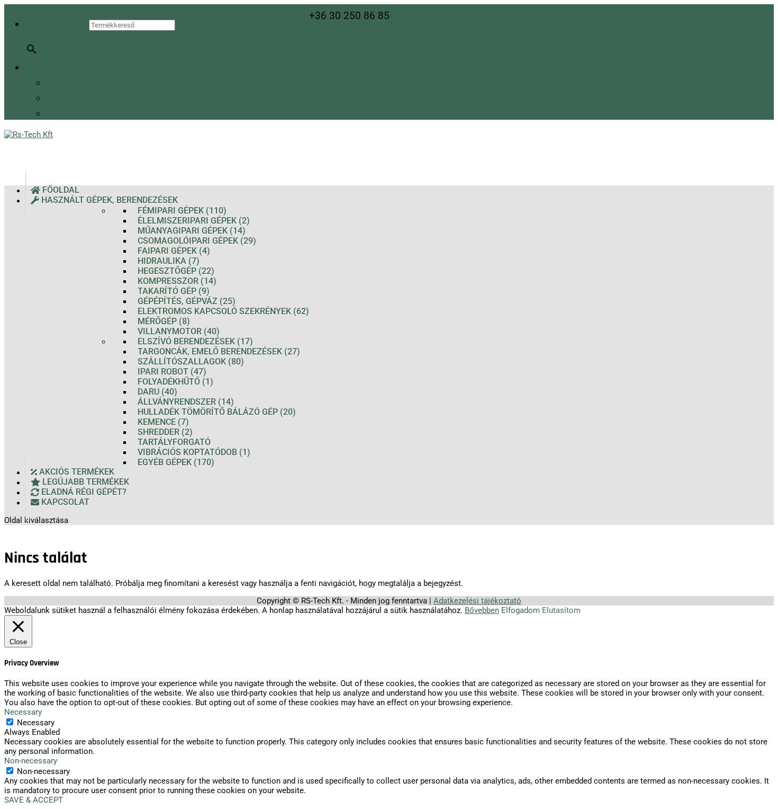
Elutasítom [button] (561, 610)
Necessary (36, 722)
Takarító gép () (174, 291)
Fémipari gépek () (182, 211)
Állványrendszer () (186, 402)
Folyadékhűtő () (175, 382)
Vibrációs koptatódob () (194, 452)
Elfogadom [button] (520, 610)
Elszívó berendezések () (195, 341)
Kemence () (163, 422)
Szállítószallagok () (191, 362)
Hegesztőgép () (176, 271)
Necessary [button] (23, 712)
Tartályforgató (174, 442)
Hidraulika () (169, 261)
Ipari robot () (172, 372)
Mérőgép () (164, 321)
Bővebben (482, 610)
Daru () (157, 392)
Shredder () (165, 432)
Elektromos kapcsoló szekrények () (223, 311)
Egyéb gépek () (176, 462)
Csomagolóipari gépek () (197, 241)
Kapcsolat (64, 502)
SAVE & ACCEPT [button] (33, 800)
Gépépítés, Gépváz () (187, 301)
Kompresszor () (177, 281)
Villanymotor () (179, 331)
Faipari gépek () (174, 251)
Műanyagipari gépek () (192, 231)
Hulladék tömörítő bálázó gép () (217, 412)
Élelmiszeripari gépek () (194, 221)
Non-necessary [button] (30, 761)
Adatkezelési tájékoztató (477, 601)
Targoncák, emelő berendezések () (219, 351)
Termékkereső (57, 24)
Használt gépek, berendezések (108, 200)
